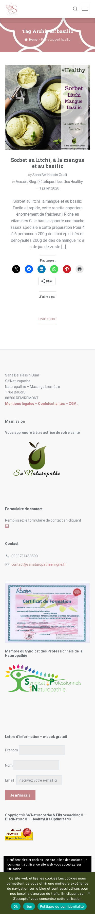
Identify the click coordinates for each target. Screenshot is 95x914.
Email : (10, 780)
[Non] (88, 892)
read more (47, 318)
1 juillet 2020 (49, 188)
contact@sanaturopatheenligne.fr (38, 564)
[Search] (75, 9)
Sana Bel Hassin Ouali (49, 175)
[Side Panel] (85, 9)
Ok (15, 906)
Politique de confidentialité (62, 906)
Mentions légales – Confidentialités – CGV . (41, 404)
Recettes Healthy (69, 182)
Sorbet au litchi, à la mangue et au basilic (47, 163)
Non (29, 906)
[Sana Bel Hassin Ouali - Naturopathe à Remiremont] (12, 9)
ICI (7, 526)
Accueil (21, 182)
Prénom (11, 750)
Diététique (45, 182)
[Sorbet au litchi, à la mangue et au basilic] (47, 107)
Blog (32, 182)
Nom (9, 765)
